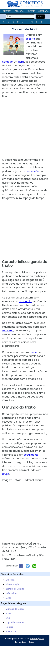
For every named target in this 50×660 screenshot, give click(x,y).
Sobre (31, 642)
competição (31, 171)
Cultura (7, 11)
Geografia (43, 11)
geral (21, 61)
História (31, 11)
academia (25, 301)
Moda (8, 598)
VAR (8, 618)
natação (7, 61)
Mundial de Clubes (15, 609)
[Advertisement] (25, 128)
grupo (5, 474)
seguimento (31, 454)
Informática (12, 593)
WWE (8, 613)
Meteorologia (12, 584)
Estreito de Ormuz (15, 589)
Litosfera (10, 580)
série (34, 352)
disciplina (7, 330)
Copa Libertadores (15, 622)
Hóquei (9, 627)
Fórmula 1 (11, 631)
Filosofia (19, 11)
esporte (30, 39)
